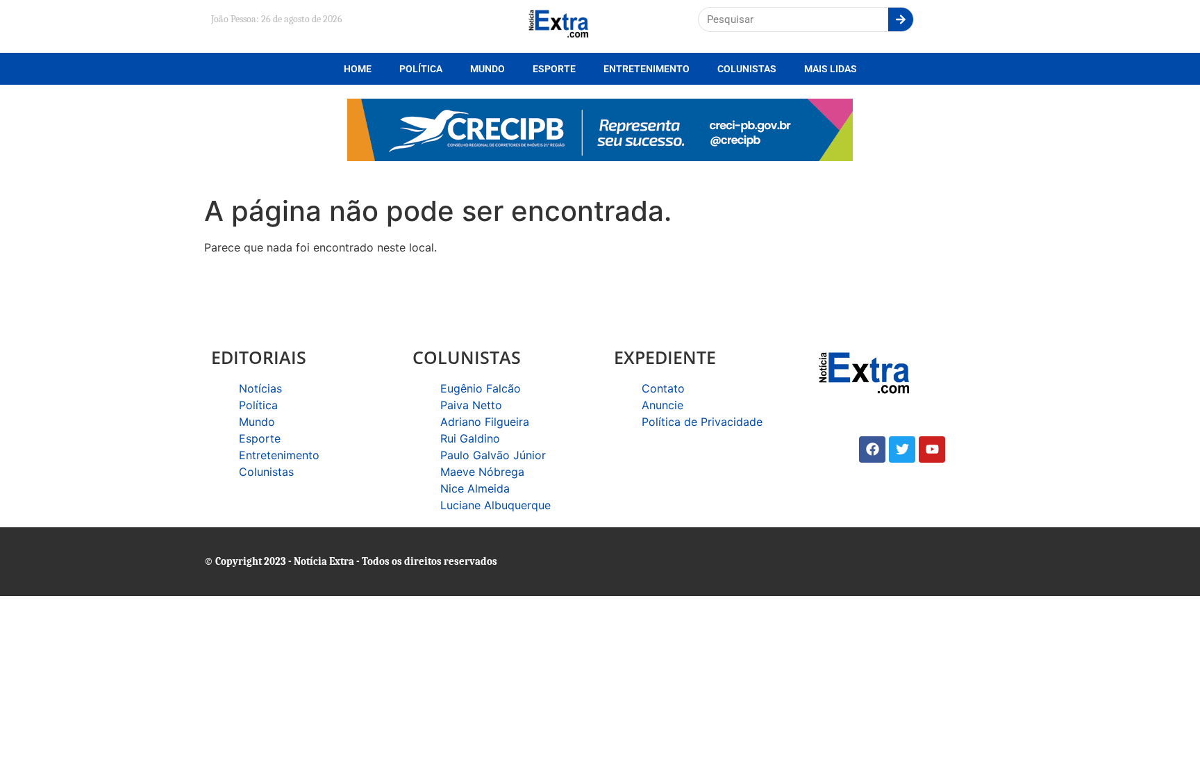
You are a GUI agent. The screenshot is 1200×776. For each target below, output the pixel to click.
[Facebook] (872, 449)
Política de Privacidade (702, 422)
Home (358, 68)
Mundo (487, 68)
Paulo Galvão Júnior (493, 455)
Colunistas (746, 68)
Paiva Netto (471, 405)
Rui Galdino (470, 438)
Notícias (260, 388)
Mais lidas (830, 68)
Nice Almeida (475, 488)
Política (420, 68)
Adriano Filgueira (484, 422)
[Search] (900, 19)
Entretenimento (646, 68)
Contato (663, 388)
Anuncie (662, 405)
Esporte (554, 68)
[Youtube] (932, 449)
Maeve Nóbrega (482, 472)
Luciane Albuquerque (495, 505)
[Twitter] (902, 449)
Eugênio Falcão (480, 388)
